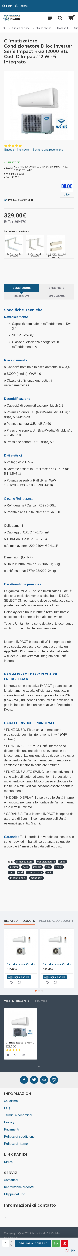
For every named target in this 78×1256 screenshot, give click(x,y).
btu (11, 872)
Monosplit (62, 28)
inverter (14, 866)
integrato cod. (18, 877)
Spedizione (56, 295)
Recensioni (21, 295)
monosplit (36, 877)
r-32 (48, 866)
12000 (58, 866)
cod (20, 872)
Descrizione (22, 287)
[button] (36, 991)
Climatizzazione (20, 28)
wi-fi (49, 872)
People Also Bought (56, 921)
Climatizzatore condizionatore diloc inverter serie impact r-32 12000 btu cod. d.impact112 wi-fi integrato (20, 1042)
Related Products (19, 921)
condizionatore (46, 861)
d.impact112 (35, 872)
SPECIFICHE (56, 287)
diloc (62, 861)
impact (37, 866)
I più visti (41, 1000)
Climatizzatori (43, 28)
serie (25, 866)
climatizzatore (24, 861)
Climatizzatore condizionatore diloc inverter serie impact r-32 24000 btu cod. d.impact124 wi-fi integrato (58, 964)
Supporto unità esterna (16, 231)
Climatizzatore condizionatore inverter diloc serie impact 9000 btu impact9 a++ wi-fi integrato (22, 964)
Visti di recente (17, 1000)
